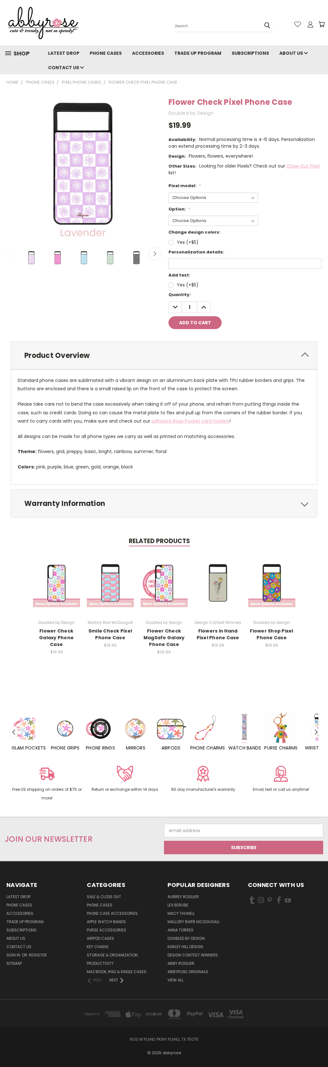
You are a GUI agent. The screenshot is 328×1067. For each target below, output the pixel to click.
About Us (291, 53)
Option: (179, 209)
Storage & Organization (112, 955)
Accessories (148, 53)
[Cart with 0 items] (321, 24)
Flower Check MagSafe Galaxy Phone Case (164, 638)
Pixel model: (184, 186)
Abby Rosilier (181, 963)
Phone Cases (106, 53)
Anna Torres (180, 930)
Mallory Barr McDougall (194, 921)
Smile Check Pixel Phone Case (110, 634)
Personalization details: (196, 252)
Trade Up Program (197, 53)
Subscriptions (250, 53)
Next (154, 253)
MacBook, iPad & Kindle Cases (116, 971)
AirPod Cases (100, 938)
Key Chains (98, 946)
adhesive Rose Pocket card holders (190, 421)
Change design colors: (194, 232)
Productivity (100, 963)
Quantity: (179, 295)
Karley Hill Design (185, 946)
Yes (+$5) (188, 242)
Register (38, 955)
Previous (11, 253)
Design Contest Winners (193, 955)
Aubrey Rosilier (183, 896)
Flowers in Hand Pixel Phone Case (218, 634)
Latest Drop (63, 53)
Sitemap (14, 963)
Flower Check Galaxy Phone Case (56, 638)
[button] (47, 784)
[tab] (164, 355)
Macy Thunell (181, 913)
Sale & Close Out (104, 896)
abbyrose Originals (188, 971)
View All (176, 980)
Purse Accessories (106, 930)
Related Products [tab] (159, 541)
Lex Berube (178, 905)
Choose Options (56, 588)
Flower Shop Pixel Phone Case (271, 634)
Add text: (179, 275)
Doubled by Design (186, 938)
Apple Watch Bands (106, 921)
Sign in (13, 955)
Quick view (56, 577)
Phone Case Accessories (112, 913)
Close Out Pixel (303, 166)
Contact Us (64, 67)
